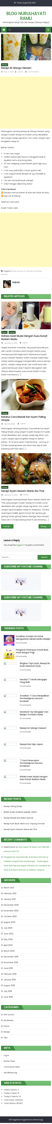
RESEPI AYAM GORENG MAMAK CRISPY (20, 812)
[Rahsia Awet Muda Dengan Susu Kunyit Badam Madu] (26, 315)
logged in (20, 545)
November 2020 (11, 910)
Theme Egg (38, 1119)
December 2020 (11, 905)
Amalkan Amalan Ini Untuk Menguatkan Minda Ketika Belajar (33, 638)
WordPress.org (10, 1072)
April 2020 (8, 945)
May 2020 (8, 939)
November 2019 (11, 962)
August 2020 (9, 922)
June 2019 (8, 968)
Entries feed (9, 1061)
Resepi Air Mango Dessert (33, 728)
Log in (6, 1055)
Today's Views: (11, 1093)
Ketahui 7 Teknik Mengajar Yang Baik (33, 681)
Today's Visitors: (11, 1096)
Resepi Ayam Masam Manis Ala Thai (22, 490)
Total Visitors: (10, 1103)
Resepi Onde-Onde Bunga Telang (46, 526)
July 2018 (8, 991)
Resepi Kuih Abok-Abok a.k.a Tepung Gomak (24, 823)
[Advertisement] (26, 103)
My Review (8, 1020)
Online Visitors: (11, 1089)
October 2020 (10, 916)
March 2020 (9, 951)
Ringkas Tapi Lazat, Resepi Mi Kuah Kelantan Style (35, 665)
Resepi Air (21, 271)
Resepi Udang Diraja (13, 806)
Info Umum (9, 1014)
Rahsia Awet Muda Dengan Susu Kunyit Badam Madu (24, 337)
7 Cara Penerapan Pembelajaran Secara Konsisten (31, 763)
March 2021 (9, 887)
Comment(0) (33, 71)
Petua (4, 332)
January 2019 (10, 979)
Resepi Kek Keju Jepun (31, 744)
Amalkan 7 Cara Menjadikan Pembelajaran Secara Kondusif (34, 698)
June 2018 (8, 997)
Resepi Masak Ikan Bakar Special (18, 818)
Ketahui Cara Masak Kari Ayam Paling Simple (23, 418)
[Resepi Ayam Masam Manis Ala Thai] (26, 468)
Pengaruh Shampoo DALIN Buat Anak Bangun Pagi (32, 651)
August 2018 (9, 985)
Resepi (4, 65)
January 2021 (10, 899)
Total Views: (9, 1100)
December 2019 (11, 956)
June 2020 (8, 933)
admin (20, 71)
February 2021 (10, 893)
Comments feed (11, 1067)
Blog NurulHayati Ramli (26, 15)
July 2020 (8, 928)
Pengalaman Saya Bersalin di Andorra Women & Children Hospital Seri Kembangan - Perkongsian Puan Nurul (26, 861)
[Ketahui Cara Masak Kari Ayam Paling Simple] (26, 394)
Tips (5, 1037)
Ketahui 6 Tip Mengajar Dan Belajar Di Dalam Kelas (34, 713)
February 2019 (10, 974)
